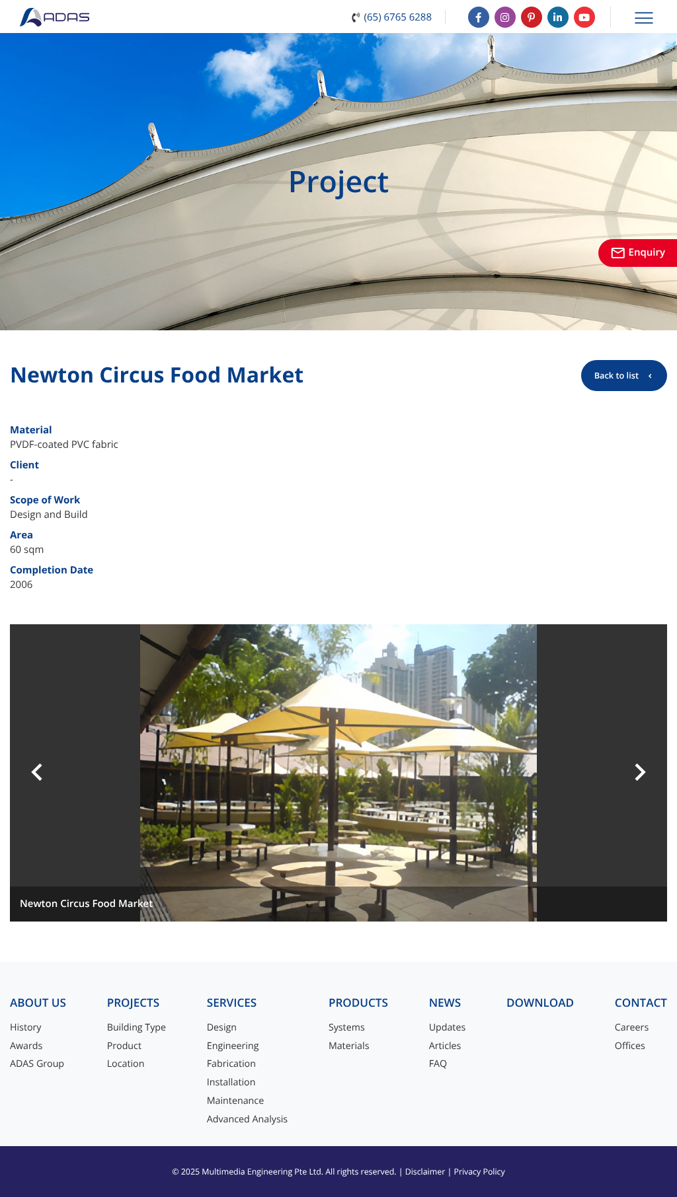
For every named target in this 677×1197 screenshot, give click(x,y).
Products (358, 1003)
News (445, 1003)
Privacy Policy (479, 1171)
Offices (630, 1046)
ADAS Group (37, 1064)
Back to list (616, 375)
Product (124, 1046)
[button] (37, 773)
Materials (349, 1046)
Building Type (136, 1027)
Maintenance (235, 1101)
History (26, 1027)
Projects (133, 1003)
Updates (447, 1027)
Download (540, 1003)
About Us (38, 1003)
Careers (632, 1027)
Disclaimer (425, 1171)
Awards (26, 1046)
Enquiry (637, 252)
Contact (641, 1003)
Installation (231, 1082)
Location (126, 1064)
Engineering (233, 1046)
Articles (445, 1046)
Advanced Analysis (247, 1119)
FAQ (438, 1064)
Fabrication (231, 1064)
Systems (347, 1027)
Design (222, 1027)
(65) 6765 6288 (398, 17)
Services (232, 1003)
